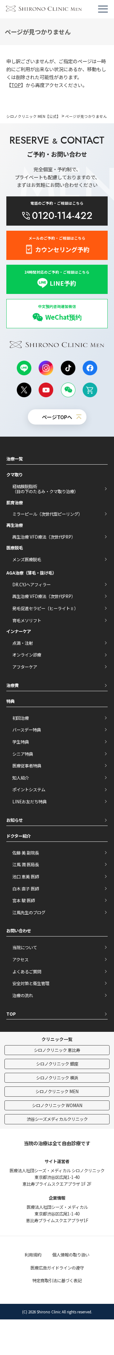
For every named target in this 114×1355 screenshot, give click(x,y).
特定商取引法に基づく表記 (57, 1280)
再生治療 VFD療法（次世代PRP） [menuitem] (43, 537)
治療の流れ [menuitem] (22, 995)
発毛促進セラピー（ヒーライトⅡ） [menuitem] (45, 608)
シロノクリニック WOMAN (57, 1105)
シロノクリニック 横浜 (57, 1077)
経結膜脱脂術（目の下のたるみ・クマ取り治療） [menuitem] (45, 488)
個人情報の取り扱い (70, 1254)
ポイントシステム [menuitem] (28, 789)
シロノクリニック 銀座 (57, 1063)
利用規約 (33, 1254)
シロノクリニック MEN (57, 1091)
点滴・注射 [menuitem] (22, 643)
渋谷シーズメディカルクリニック (57, 1119)
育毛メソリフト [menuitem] (26, 620)
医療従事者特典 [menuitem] (26, 765)
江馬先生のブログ (28, 912)
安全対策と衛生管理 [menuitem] (30, 983)
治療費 (12, 685)
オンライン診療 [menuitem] (26, 654)
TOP (16, 84)
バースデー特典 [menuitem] (26, 729)
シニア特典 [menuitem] (22, 754)
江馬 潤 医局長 (25, 864)
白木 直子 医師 (25, 888)
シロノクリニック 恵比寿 (57, 1050)
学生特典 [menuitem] (20, 742)
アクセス (20, 959)
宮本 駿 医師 (23, 900)
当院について (24, 947)
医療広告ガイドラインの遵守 (57, 1267)
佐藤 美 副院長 (25, 852)
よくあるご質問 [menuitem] (26, 971)
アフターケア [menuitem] (24, 667)
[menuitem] (57, 313)
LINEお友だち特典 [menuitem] (29, 801)
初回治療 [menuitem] (20, 718)
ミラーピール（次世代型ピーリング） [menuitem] (47, 514)
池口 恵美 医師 (25, 876)
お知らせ (14, 820)
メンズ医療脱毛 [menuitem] (26, 559)
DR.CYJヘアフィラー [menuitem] (31, 584)
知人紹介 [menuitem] (20, 777)
